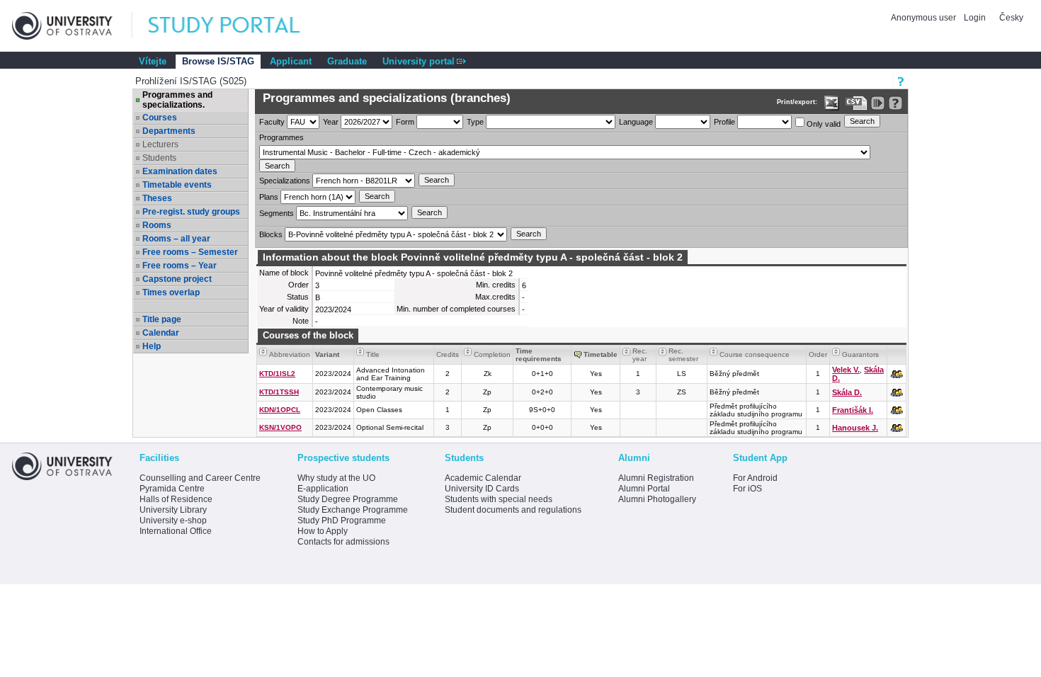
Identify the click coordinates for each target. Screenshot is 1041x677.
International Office (176, 531)
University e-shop (173, 520)
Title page (161, 319)
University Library (173, 510)
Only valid (822, 124)
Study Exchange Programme (352, 510)
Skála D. (847, 392)
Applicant (291, 61)
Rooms (156, 225)
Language (636, 122)
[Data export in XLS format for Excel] (832, 103)
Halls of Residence (176, 499)
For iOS (747, 489)
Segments (276, 213)
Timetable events (177, 185)
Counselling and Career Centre (200, 478)
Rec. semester (683, 355)
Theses (157, 198)
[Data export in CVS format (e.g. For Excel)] (857, 103)
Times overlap (171, 292)
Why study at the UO (336, 478)
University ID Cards (482, 489)
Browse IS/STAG (218, 61)
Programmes (281, 137)
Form (405, 122)
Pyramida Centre (172, 489)
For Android (755, 478)
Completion (492, 354)
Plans (268, 197)
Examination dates (179, 171)
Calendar (160, 333)
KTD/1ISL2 (277, 373)
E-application (322, 489)
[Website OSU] (72, 26)
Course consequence (754, 354)
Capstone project (177, 279)
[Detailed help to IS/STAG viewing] (895, 103)
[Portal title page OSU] (237, 26)
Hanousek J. (855, 427)
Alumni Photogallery (657, 499)
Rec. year (639, 355)
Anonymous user (924, 18)
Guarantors (860, 354)
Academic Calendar (483, 478)
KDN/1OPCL (279, 410)
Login (975, 18)
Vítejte (152, 61)
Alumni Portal (644, 489)
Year (331, 122)
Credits (447, 354)
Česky (1011, 18)
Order (818, 354)
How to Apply (322, 531)
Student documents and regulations (513, 510)
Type (475, 122)
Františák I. (852, 410)
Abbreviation (289, 354)
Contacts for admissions (343, 542)
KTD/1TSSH (279, 392)
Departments (168, 131)
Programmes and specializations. (177, 100)
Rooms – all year (176, 239)
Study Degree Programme (347, 499)
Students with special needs (498, 499)
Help (151, 346)
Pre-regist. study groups (191, 212)
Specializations (284, 180)
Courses (159, 118)
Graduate (347, 61)
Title (373, 354)
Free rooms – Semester (190, 252)
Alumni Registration (656, 478)
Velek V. (846, 369)
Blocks (271, 234)
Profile (724, 122)
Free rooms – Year (179, 266)
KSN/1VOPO (280, 427)
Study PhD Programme (341, 520)
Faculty (272, 122)
